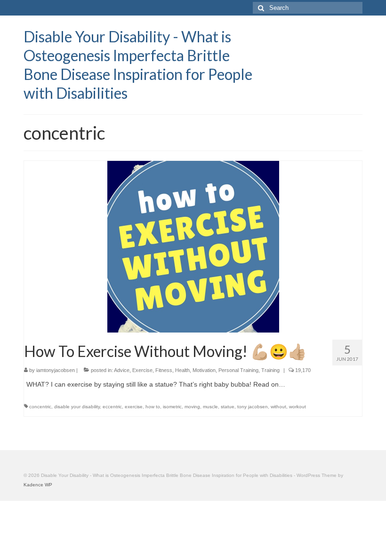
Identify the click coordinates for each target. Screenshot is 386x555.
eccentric (112, 406)
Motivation (204, 370)
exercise (134, 406)
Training (270, 370)
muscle (210, 406)
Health (182, 370)
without (278, 406)
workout (297, 406)
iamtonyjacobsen (55, 370)
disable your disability (77, 406)
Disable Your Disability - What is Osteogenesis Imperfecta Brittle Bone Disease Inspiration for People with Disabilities (138, 64)
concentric (40, 406)
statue (227, 406)
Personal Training (238, 370)
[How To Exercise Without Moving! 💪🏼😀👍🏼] (193, 246)
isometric (172, 406)
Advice (121, 370)
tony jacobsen (252, 406)
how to (152, 406)
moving (192, 406)
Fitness (163, 370)
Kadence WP (38, 484)
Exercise (142, 370)
